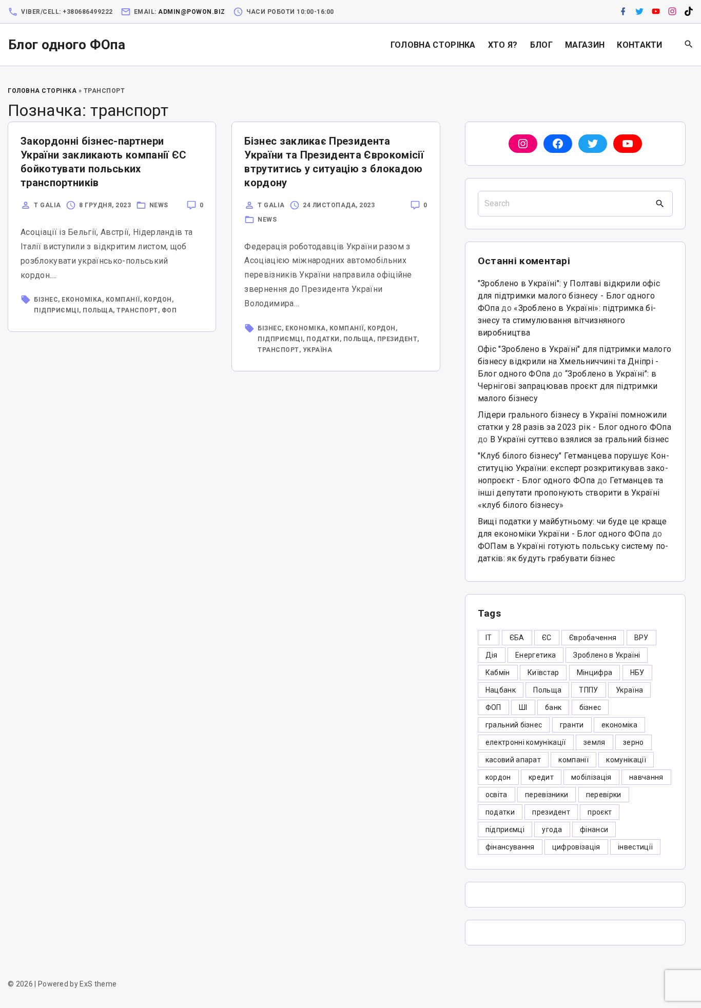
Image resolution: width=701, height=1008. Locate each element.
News (158, 205)
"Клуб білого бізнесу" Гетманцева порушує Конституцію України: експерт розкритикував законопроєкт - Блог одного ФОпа (573, 468)
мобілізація (591, 777)
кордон (158, 299)
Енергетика (535, 655)
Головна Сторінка (42, 90)
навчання (646, 777)
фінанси (594, 829)
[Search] (660, 203)
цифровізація (576, 847)
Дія (491, 655)
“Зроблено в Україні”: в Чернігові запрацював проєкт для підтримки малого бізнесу (568, 386)
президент (397, 339)
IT (488, 638)
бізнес (46, 299)
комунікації (626, 760)
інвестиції (635, 847)
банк (553, 707)
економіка (82, 299)
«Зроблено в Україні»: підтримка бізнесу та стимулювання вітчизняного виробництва (567, 320)
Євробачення (593, 638)
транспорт (137, 310)
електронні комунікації (525, 742)
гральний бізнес (513, 725)
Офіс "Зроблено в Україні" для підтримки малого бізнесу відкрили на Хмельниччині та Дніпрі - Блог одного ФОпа (575, 361)
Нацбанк (500, 690)
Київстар (543, 672)
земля (594, 742)
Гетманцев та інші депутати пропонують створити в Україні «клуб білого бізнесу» (571, 493)
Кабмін (497, 672)
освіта (496, 794)
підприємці (56, 310)
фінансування (510, 847)
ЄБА (517, 638)
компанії (123, 299)
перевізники (547, 794)
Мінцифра (595, 672)
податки (323, 339)
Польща (98, 310)
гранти (572, 725)
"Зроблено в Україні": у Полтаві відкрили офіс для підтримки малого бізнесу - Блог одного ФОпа (569, 296)
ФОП (169, 310)
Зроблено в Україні (606, 655)
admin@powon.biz (191, 11)
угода (552, 829)
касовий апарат (513, 760)
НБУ (637, 672)
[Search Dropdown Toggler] (689, 44)
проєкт (600, 812)
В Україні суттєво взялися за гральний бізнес (579, 439)
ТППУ (588, 690)
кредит (541, 777)
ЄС (547, 638)
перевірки (603, 794)
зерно (633, 742)
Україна (318, 349)
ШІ (523, 707)
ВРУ (641, 638)
